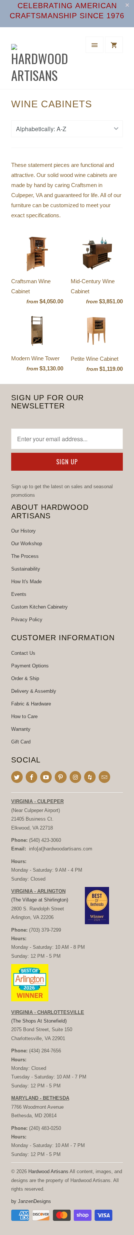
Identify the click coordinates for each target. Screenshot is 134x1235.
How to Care (24, 716)
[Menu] (94, 45)
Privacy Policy (26, 619)
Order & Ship (25, 678)
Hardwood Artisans (48, 1171)
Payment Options (30, 666)
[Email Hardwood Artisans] (104, 777)
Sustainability (25, 569)
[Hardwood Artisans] (41, 61)
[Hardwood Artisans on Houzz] (90, 777)
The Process (25, 556)
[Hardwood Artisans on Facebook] (31, 777)
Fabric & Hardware (31, 704)
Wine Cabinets (51, 104)
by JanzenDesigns (31, 1201)
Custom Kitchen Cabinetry (39, 607)
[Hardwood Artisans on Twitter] (17, 777)
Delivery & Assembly (33, 691)
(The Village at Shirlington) (39, 900)
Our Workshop (26, 543)
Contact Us (23, 653)
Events (18, 594)
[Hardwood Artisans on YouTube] (46, 777)
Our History (23, 531)
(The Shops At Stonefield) (39, 1021)
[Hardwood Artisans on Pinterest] (60, 777)
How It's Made (26, 581)
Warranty (21, 729)
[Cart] (114, 45)
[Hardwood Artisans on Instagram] (75, 777)
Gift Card (21, 742)
